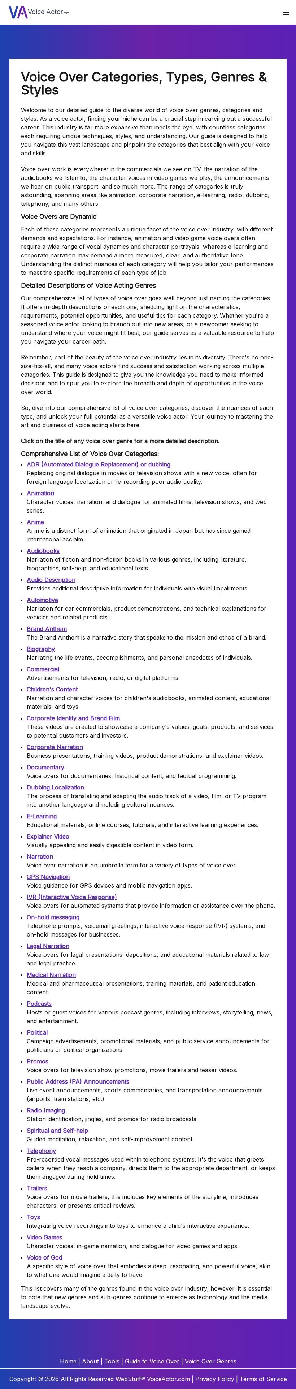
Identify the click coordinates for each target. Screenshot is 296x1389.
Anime (35, 522)
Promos (37, 1061)
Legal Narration (48, 946)
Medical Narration (51, 974)
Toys (33, 1217)
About (90, 1361)
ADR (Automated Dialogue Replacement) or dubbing (98, 464)
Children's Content (52, 689)
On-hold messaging (53, 917)
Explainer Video (48, 836)
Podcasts (39, 1003)
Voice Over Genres (210, 1361)
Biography (41, 649)
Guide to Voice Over (152, 1361)
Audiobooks (43, 550)
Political (37, 1032)
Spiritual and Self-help (57, 1130)
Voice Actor (48, 12)
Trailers (37, 1188)
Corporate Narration (55, 747)
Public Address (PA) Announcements (78, 1081)
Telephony (41, 1150)
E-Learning (42, 816)
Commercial (43, 669)
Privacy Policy (214, 1379)
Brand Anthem (47, 628)
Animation (40, 493)
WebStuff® (130, 1379)
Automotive (42, 599)
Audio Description (51, 579)
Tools (111, 1361)
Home (68, 1361)
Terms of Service (263, 1379)
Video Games (44, 1237)
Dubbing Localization (55, 787)
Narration (40, 856)
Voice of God (44, 1257)
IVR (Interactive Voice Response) (72, 897)
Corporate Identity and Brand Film (73, 718)
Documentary (45, 767)
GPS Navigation (48, 876)
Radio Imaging (46, 1110)
